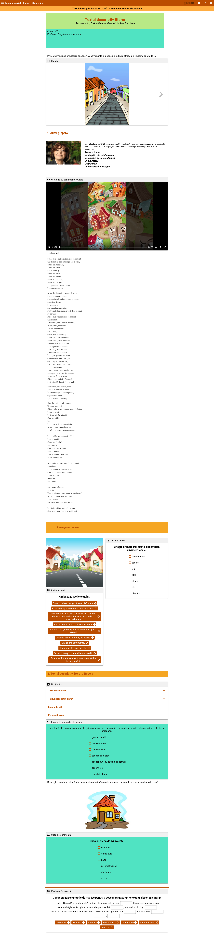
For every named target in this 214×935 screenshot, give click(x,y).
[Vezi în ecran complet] (165, 247)
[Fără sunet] (156, 247)
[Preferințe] (199, 3)
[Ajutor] (205, 3)
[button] (136, 557)
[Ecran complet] (211, 3)
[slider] (103, 247)
